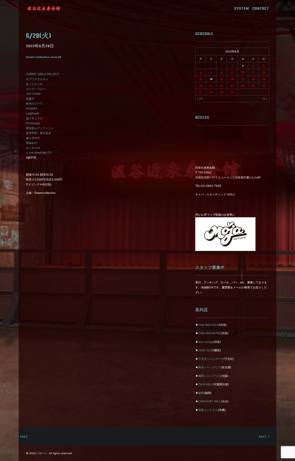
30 (232, 92)
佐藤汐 (30, 98)
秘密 (201, 393)
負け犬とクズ (34, 118)
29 (221, 92)
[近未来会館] (44, 8)
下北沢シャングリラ (211, 358)
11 (253, 72)
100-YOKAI (33, 93)
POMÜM (31, 108)
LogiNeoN (32, 113)
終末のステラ (34, 103)
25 (253, 85)
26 (263, 85)
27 (200, 92)
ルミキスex (33, 147)
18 (253, 79)
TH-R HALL (205, 384)
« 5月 (200, 98)
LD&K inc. (42, 453)
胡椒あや (31, 142)
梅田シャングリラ (209, 375)
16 (232, 79)
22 (221, 85)
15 (221, 79)
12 (263, 72)
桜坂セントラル (208, 410)
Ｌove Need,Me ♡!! (39, 152)
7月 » (264, 98)
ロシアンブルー (36, 89)
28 (211, 92)
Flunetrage (33, 123)
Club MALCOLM (208, 324)
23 (232, 85)
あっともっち (34, 84)
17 (242, 79)
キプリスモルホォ (37, 79)
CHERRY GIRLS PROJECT (42, 74)
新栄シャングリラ (209, 367)
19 (263, 79)
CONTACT (260, 8)
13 (200, 79)
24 (242, 85)
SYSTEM (243, 8)
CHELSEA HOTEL (209, 333)
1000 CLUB (205, 350)
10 (242, 72)
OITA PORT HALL (209, 401)
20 (200, 85)
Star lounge (205, 341)
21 (211, 85)
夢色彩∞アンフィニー (40, 128)
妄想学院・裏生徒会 (38, 133)
